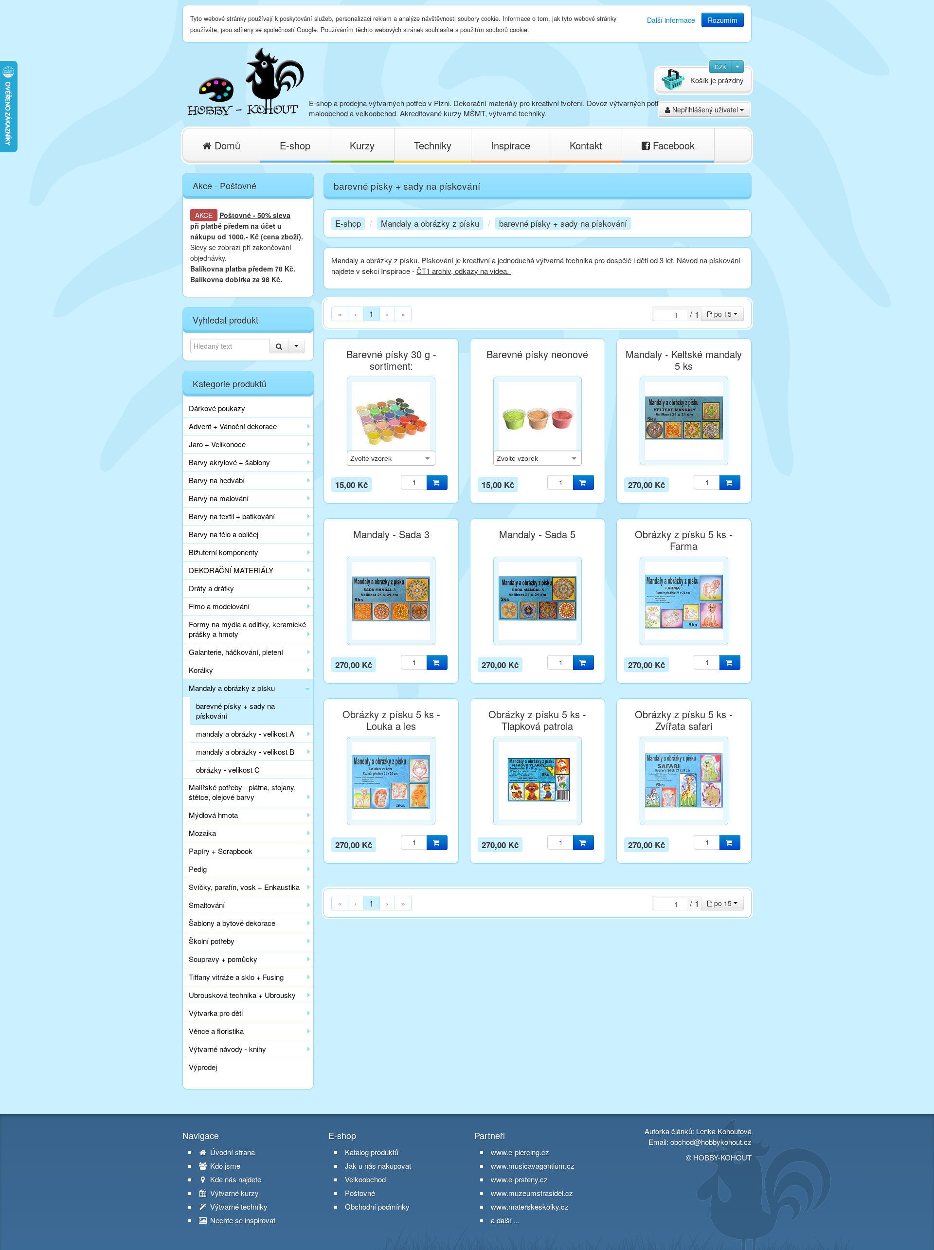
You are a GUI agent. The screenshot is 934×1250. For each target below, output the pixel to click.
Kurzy (362, 145)
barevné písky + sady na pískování (235, 711)
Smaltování (207, 905)
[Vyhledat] (278, 346)
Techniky (432, 145)
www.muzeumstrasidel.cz (532, 1193)
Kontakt (586, 145)
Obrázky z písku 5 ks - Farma (684, 540)
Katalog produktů (371, 1152)
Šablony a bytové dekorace (232, 923)
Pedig (198, 869)
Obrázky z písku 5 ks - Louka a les (391, 720)
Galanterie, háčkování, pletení (236, 652)
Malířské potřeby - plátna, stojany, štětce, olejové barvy (242, 792)
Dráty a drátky (211, 588)
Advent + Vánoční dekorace (233, 426)
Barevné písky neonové (537, 354)
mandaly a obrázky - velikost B (245, 751)
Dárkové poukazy (217, 408)
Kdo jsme (224, 1166)
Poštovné (235, 215)
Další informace (671, 20)
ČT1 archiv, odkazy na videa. (463, 271)
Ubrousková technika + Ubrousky (242, 995)
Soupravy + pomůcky (223, 959)
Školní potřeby (211, 941)
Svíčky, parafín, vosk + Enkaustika (244, 887)
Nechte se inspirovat (241, 1220)
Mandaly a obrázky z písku (232, 688)
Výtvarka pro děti (216, 1013)
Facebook (672, 145)
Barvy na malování (219, 498)
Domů (226, 145)
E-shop (295, 145)
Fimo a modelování (219, 606)
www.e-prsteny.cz (519, 1179)
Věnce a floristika (216, 1031)
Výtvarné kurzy (233, 1193)
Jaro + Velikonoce (217, 444)
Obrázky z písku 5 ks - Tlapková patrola (537, 720)
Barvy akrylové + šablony (229, 462)
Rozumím (722, 20)
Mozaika (202, 833)
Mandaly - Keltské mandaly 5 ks (684, 360)
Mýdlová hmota (213, 815)
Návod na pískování (708, 260)
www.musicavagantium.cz (533, 1165)
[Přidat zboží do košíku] (437, 482)
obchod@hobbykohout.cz (711, 1142)
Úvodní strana (231, 1152)
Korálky (201, 670)
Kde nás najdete (234, 1179)
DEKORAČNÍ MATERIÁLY (231, 570)
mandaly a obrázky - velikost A (245, 733)
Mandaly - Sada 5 (537, 534)
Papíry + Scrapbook (220, 851)
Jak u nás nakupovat (378, 1166)
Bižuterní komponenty (223, 552)
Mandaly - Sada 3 (391, 534)
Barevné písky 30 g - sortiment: (391, 360)
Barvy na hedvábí (217, 480)
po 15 (723, 314)
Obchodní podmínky (377, 1207)
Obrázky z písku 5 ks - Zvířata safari (684, 720)
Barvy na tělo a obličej (223, 534)
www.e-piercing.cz (520, 1152)
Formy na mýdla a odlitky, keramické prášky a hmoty (247, 629)
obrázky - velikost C (228, 769)
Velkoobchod (365, 1179)
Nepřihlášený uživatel (705, 109)
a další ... (505, 1220)
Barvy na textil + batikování (232, 516)
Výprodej (203, 1067)
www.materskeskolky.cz (530, 1206)
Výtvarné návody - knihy (227, 1049)
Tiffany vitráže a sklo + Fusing (236, 977)
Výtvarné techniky (238, 1207)
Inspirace (510, 145)
